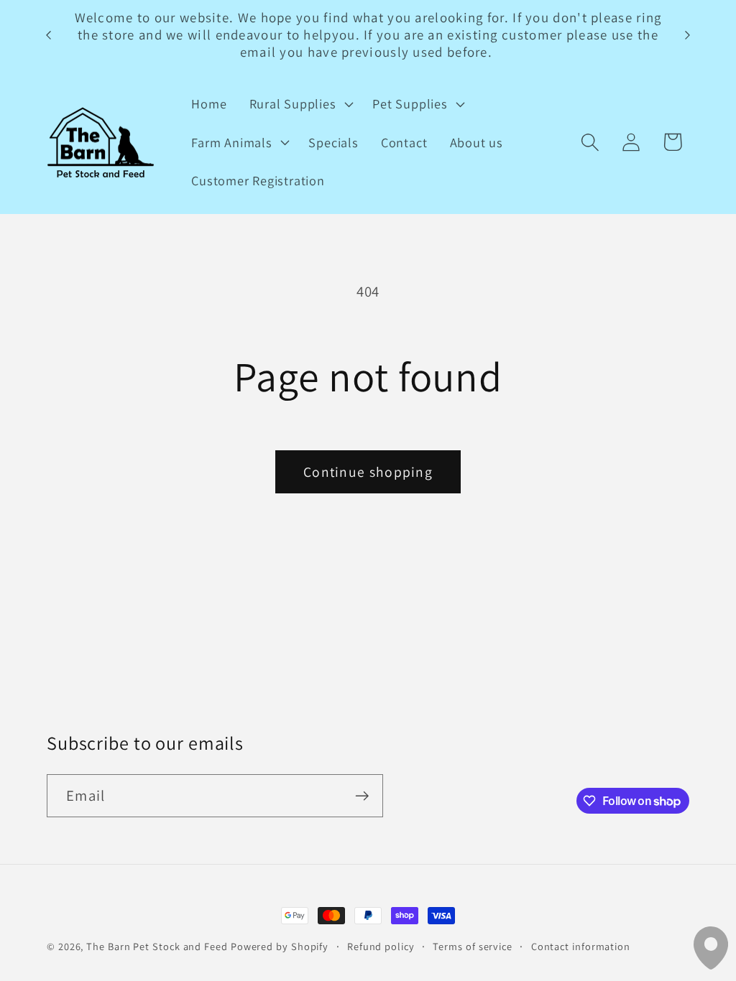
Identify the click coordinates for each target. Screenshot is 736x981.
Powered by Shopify (279, 946)
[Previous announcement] (49, 34)
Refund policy (381, 946)
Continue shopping (368, 471)
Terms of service (472, 946)
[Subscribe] (361, 796)
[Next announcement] (688, 34)
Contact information (580, 946)
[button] (300, 104)
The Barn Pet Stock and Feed (157, 946)
